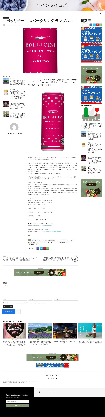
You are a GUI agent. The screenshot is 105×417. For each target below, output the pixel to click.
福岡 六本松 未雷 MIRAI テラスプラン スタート (66, 342)
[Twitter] (94, 25)
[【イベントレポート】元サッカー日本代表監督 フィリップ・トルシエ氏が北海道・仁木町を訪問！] (6, 114)
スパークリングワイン (42, 242)
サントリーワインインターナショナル (65, 240)
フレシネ (57, 242)
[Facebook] (89, 13)
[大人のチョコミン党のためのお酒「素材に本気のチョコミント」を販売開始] (90, 331)
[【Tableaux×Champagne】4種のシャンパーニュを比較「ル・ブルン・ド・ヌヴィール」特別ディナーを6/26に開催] (6, 104)
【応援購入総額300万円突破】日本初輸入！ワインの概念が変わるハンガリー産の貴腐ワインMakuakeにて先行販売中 (60, 259)
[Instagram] (91, 13)
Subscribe (17, 405)
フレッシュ (62, 242)
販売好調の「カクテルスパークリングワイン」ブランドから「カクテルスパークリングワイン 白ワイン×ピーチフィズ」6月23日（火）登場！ (17, 94)
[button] (100, 13)
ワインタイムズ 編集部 (14, 133)
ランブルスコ (31, 244)
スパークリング (31, 242)
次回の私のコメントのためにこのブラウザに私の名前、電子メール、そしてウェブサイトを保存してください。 (26, 302)
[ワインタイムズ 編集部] (4, 25)
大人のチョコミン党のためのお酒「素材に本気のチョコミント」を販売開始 (90, 342)
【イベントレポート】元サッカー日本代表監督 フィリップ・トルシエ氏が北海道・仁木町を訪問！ (17, 116)
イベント (11, 101)
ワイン (37, 244)
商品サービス (12, 78)
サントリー (34, 240)
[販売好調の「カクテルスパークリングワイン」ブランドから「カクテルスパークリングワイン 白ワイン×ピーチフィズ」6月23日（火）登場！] (6, 92)
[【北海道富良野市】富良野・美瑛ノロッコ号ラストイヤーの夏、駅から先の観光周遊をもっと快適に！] (6, 81)
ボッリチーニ (69, 242)
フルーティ (50, 242)
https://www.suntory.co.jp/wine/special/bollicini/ (40, 225)
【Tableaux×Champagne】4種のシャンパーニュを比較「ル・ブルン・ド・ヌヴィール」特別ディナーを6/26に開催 (18, 105)
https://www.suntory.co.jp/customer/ (52, 231)
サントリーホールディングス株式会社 (46, 240)
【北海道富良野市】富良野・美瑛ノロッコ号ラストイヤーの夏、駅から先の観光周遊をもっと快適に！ (17, 83)
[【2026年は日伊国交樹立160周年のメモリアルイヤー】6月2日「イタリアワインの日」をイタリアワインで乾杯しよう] (91, 114)
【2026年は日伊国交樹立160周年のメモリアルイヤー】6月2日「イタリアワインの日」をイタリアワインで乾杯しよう (91, 126)
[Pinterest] (97, 25)
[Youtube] (97, 13)
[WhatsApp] (100, 25)
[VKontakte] (94, 13)
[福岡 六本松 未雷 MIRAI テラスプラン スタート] (65, 331)
